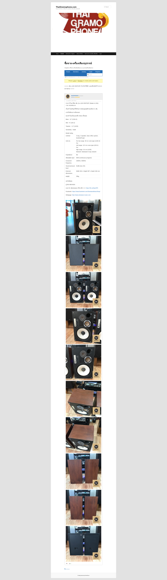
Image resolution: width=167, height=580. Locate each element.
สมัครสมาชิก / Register (70, 53)
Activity (84, 71)
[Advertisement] (83, 42)
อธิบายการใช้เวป (80, 53)
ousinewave (74, 95)
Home (57, 53)
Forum (68, 71)
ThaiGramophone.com (66, 6)
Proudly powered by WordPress (83, 575)
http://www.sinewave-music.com (81, 195)
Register (97, 71)
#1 (66, 100)
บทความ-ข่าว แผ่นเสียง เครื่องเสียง (91, 53)
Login (101, 53)
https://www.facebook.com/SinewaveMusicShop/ (86, 191)
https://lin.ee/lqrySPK (92, 188)
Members (76, 71)
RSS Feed (67, 569)
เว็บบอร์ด (62, 53)
